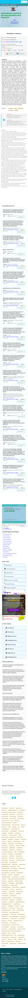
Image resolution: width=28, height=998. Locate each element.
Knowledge (10, 108)
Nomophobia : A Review (13, 33)
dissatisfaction (11, 843)
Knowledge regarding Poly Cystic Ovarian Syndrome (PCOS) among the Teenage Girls (13, 299)
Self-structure (20, 816)
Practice (9, 933)
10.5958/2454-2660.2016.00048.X (11, 364)
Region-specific (4, 858)
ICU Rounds (13, 872)
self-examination (13, 937)
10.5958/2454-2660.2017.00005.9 (11, 243)
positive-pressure (12, 812)
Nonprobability (19, 899)
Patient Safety (4, 874)
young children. (22, 810)
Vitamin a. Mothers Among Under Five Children (16, 878)
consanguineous (23, 916)
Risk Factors (10, 841)
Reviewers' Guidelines (7, 550)
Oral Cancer (23, 824)
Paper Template (9, 572)
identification (10, 833)
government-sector (5, 918)
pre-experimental (20, 814)
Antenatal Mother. (21, 851)
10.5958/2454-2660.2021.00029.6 (11, 41)
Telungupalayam (5, 849)
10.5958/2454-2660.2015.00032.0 (11, 336)
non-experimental (18, 843)
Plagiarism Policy (6, 544)
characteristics (13, 926)
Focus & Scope (6, 535)
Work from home (5, 847)
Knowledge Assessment (6, 864)
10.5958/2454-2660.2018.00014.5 (11, 291)
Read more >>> (23, 526)
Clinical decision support (6, 887)
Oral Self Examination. (6, 828)
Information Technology (20, 845)
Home (3, 989)
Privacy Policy (6, 546)
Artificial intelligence (19, 883)
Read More (20, 216)
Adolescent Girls (5, 862)
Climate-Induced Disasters (6, 897)
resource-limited (21, 918)
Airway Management (5, 872)
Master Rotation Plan (8, 249)
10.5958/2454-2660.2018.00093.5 (11, 487)
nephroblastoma (5, 808)
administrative (4, 883)
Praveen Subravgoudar (11, 37)
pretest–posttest (5, 860)
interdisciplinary (14, 868)
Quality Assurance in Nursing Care (11, 288)
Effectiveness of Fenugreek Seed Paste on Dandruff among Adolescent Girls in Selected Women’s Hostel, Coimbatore (13, 211)
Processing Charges (9, 584)
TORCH (15, 851)
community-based (13, 918)
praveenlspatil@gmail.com (11, 39)
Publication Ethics (6, 548)
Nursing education (5, 889)
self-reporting (17, 833)
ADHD (20, 835)
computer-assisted (5, 820)
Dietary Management (20, 910)
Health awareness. (13, 922)
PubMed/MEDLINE (18, 853)
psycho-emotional (11, 891)
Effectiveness (17, 820)
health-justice (11, 893)
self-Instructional (13, 816)
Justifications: (4, 833)
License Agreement (7, 539)
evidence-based (5, 812)
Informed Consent (7, 537)
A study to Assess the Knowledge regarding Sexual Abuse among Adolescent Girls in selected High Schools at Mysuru (14, 422)
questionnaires (4, 835)
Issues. (19, 866)
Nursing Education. (21, 935)
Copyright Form (9, 576)
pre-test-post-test (5, 816)
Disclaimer (5, 557)
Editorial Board (17, 989)
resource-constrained (6, 924)
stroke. (23, 841)
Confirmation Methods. (6, 876)
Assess (11, 820)
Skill (18, 826)
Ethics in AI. (12, 889)
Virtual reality (18, 941)
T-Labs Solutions (10, 996)
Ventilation (10, 874)
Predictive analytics (14, 885)
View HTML (21, 53)
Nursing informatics (5, 885)
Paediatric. (4, 945)
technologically (11, 883)
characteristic (11, 808)
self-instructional (5, 814)
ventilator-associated (6, 868)
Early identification (17, 841)
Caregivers (10, 920)
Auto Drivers (4, 826)
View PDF (10, 53)
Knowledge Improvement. (14, 912)
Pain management (5, 943)
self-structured (19, 837)
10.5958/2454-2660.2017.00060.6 (11, 399)
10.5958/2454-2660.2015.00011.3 (11, 429)
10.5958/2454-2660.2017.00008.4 (11, 282)
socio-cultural (4, 853)
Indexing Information (11, 587)
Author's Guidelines (10, 568)
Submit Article (8, 565)
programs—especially (21, 928)
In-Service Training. (5, 837)
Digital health (22, 887)
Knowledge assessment (18, 920)
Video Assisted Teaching (6, 910)
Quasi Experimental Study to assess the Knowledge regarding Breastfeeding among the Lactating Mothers (13, 467)
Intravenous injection (22, 943)
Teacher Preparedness (13, 835)
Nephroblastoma (19, 808)
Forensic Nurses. (5, 899)
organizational (4, 843)
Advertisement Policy (7, 555)
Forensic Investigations (17, 897)
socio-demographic (5, 914)
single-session (12, 860)
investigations (4, 891)
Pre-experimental (15, 876)
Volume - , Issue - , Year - (15, 50)
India (15, 935)
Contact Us (12, 4)
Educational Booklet (13, 862)
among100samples (17, 903)
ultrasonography (5, 870)
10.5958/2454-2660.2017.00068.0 (11, 472)
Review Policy (6, 551)
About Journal (5, 4)
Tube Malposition (20, 872)
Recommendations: (21, 818)
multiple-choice (4, 916)
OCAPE (9, 826)
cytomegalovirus (20, 847)
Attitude (15, 108)
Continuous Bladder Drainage (7, 935)
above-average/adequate (13, 916)
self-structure (22, 876)
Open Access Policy (7, 541)
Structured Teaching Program (7, 851)
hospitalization (12, 899)
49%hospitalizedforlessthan (7, 903)
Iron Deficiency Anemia (20, 860)
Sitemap (4, 991)
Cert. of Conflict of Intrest (12, 580)
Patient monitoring (15, 887)
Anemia (13, 910)
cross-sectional (13, 914)
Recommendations (5, 895)
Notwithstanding (22, 868)
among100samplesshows (20, 901)
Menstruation (11, 858)
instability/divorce (22, 864)
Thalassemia (4, 920)
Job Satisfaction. (12, 847)
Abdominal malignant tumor (13, 810)
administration (20, 812)
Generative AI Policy (7, 542)
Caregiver (14, 933)
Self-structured (4, 845)
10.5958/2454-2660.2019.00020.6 (11, 265)
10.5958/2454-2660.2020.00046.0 (11, 380)
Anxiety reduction (13, 943)
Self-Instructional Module (6, 822)
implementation (12, 814)
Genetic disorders (5, 922)
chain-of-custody (20, 891)
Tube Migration (16, 874)
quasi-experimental (15, 824)
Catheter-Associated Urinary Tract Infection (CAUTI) (11, 930)
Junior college (11, 110)
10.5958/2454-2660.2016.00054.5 (11, 459)
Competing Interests (7, 534)
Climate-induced (19, 889)
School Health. (14, 864)
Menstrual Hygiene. (19, 858)
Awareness (4, 841)
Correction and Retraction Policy (10, 553)
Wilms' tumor (4, 810)
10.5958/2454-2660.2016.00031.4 (11, 305)
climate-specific (4, 893)
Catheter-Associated (15, 924)
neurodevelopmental (15, 828)
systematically (11, 853)
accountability (18, 893)
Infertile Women (13, 866)
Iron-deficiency (4, 908)
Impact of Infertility (5, 866)
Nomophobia (20, 108)
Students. (16, 110)
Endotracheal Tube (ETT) (13, 870)
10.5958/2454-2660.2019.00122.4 (11, 229)
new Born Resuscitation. (6, 824)
